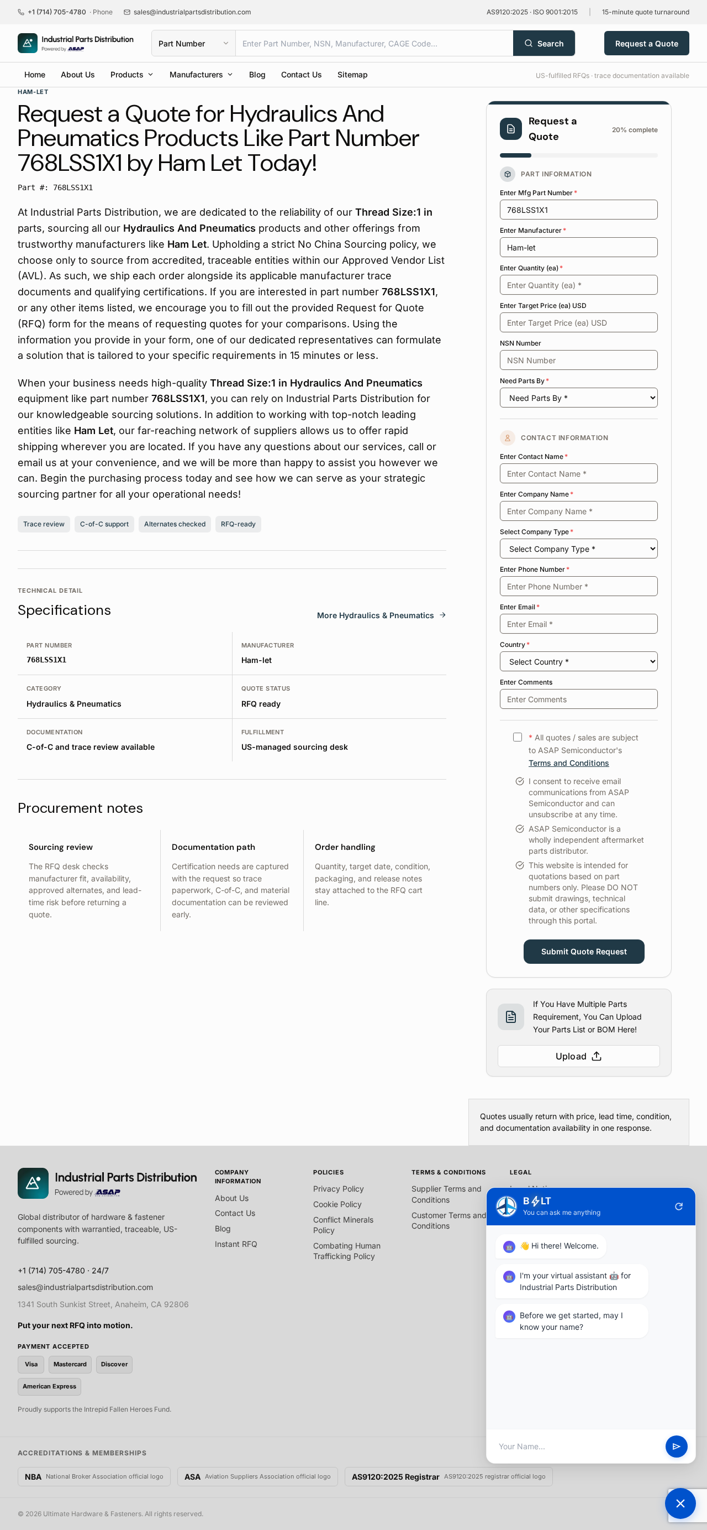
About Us (78, 74)
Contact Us (301, 74)
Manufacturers (196, 74)
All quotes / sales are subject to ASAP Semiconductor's (584, 750)
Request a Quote (646, 43)
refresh (678, 1206)
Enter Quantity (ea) (531, 268)
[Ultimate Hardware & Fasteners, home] (76, 43)
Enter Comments (526, 682)
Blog (257, 74)
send (677, 1446)
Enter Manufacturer (533, 230)
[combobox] (374, 43)
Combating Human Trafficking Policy (347, 1251)
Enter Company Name (536, 494)
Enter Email (520, 607)
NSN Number (520, 343)
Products (127, 74)
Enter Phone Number (534, 569)
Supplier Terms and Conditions (446, 1194)
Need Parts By (524, 381)
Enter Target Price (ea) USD (543, 305)
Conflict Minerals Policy (343, 1225)
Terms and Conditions (569, 762)
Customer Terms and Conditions (449, 1220)
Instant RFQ (236, 1244)
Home (34, 74)
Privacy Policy (338, 1188)
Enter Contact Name (534, 456)
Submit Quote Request (584, 951)
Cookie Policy (337, 1204)
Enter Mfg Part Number (538, 193)
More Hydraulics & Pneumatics (375, 615)
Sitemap (352, 74)
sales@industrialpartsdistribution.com (85, 1287)
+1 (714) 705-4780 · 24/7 (63, 1270)
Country (515, 644)
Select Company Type (536, 532)
